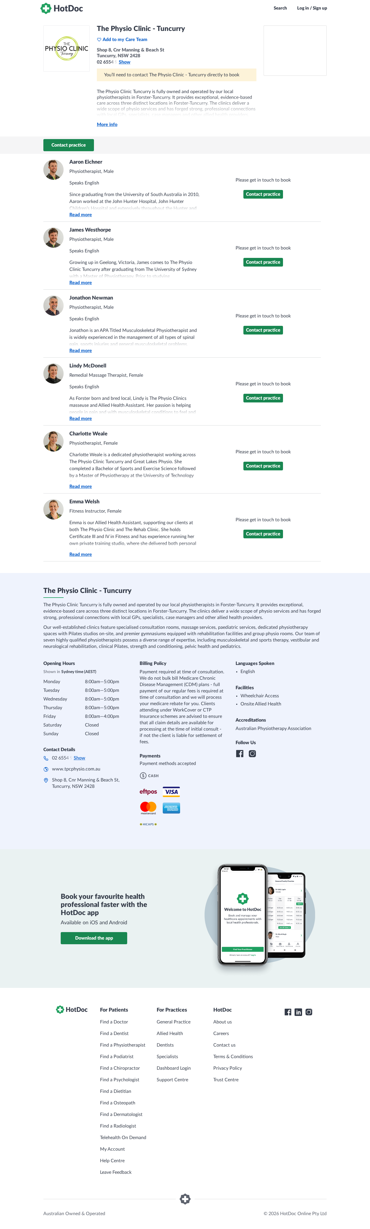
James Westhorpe (90, 230)
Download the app (94, 938)
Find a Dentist (114, 1033)
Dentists (165, 1045)
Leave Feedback (116, 1172)
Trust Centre (225, 1080)
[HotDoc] (62, 8)
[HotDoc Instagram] (309, 1012)
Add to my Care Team (125, 39)
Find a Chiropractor (120, 1068)
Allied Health (170, 1033)
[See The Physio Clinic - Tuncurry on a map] (295, 50)
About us (222, 1022)
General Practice (173, 1022)
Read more (80, 214)
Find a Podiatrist (117, 1056)
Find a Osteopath (117, 1103)
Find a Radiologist (118, 1126)
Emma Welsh (84, 501)
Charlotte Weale (88, 434)
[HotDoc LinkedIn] (298, 1012)
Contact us (224, 1045)
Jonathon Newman (91, 298)
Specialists (167, 1056)
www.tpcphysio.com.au (76, 769)
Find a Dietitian (115, 1091)
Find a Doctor (114, 1022)
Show (124, 62)
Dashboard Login (174, 1068)
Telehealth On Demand (123, 1137)
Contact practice (68, 145)
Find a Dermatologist (121, 1114)
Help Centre (112, 1160)
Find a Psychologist (119, 1080)
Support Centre (172, 1080)
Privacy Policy (227, 1068)
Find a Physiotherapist (122, 1045)
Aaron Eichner (85, 162)
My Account (112, 1149)
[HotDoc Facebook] (288, 1012)
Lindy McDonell (87, 366)
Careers (221, 1033)
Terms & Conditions (233, 1056)
